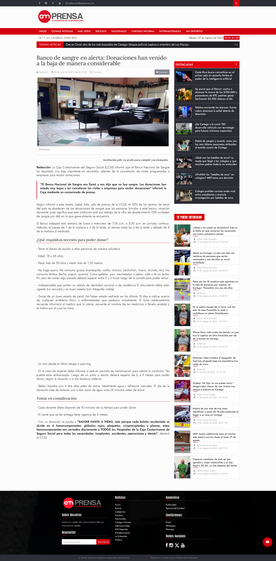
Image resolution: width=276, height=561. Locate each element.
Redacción (43, 72)
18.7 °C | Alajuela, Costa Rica (58, 37)
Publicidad (171, 504)
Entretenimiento (122, 532)
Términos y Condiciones (162, 557)
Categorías (120, 511)
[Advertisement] (181, 17)
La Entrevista (121, 536)
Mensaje (170, 529)
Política (118, 539)
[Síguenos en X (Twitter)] (52, 3)
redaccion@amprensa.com (81, 3)
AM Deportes (194, 31)
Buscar (118, 508)
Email (168, 522)
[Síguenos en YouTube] (59, 3)
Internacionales (170, 31)
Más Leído (84, 31)
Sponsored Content (175, 508)
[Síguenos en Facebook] (39, 3)
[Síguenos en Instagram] (45, 3)
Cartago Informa (142, 31)
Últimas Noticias (62, 31)
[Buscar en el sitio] (236, 3)
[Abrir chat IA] (267, 542)
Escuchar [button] (163, 72)
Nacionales (118, 31)
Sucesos (101, 31)
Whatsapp (171, 525)
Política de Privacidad (186, 557)
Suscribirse (103, 541)
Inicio (42, 31)
